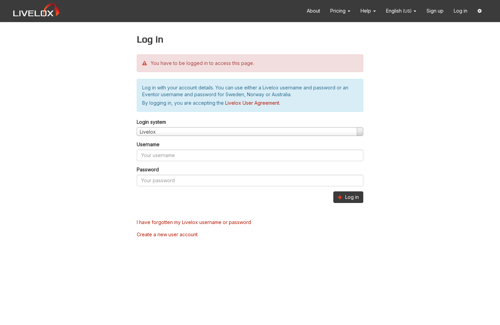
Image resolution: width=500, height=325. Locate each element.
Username (148, 144)
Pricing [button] (338, 11)
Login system (151, 122)
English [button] (399, 11)
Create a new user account (167, 234)
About (313, 11)
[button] (479, 11)
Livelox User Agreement (252, 103)
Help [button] (366, 11)
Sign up (435, 11)
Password (148, 169)
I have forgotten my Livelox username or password (194, 222)
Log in (460, 11)
